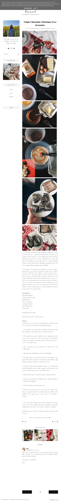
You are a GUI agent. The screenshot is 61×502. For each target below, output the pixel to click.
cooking (48, 28)
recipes (53, 28)
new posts (27, 491)
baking (32, 28)
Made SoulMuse (54, 499)
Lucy (27, 448)
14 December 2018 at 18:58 (32, 450)
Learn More (28, 8)
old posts (53, 491)
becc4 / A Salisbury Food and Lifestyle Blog (17, 499)
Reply (23, 462)
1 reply (25, 421)
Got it (36, 8)
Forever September (31, 459)
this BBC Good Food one (47, 263)
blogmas (37, 28)
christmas (42, 28)
